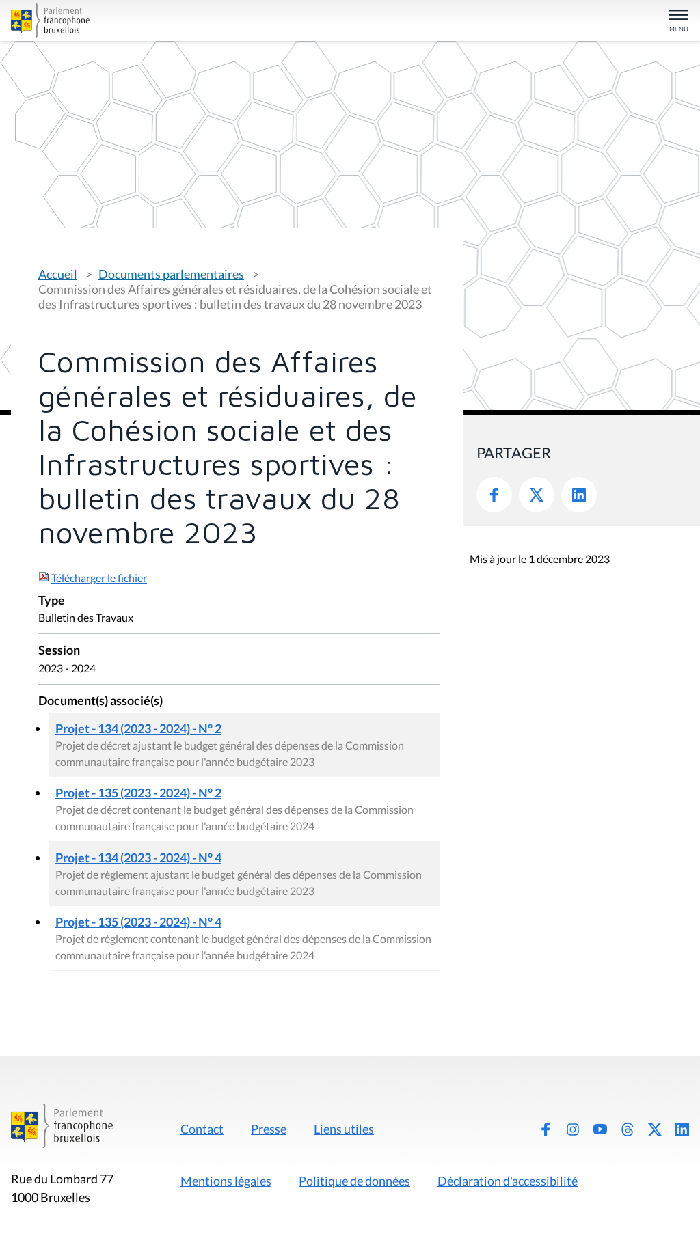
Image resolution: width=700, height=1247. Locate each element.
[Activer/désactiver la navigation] (679, 21)
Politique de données (354, 1180)
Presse (268, 1128)
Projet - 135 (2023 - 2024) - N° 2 (138, 792)
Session (59, 650)
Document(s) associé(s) (100, 701)
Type (51, 600)
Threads (627, 1129)
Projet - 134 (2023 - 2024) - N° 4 (138, 857)
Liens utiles (344, 1128)
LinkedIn (579, 494)
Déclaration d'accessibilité (508, 1180)
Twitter (536, 494)
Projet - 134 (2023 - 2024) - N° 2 (138, 728)
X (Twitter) (655, 1129)
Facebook (494, 494)
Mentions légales (225, 1180)
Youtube (600, 1129)
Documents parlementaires (171, 274)
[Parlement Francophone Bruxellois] (121, 20)
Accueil (57, 274)
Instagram (573, 1129)
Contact (202, 1128)
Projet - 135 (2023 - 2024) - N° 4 (138, 921)
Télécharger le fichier (99, 577)
